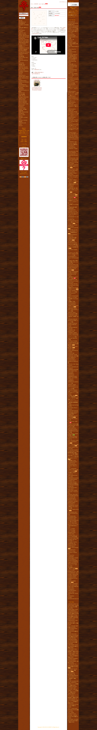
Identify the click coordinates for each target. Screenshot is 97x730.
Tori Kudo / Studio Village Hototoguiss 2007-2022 (73, 538)
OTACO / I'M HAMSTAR (71, 40)
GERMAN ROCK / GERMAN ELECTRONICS (24, 81)
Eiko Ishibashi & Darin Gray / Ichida (72, 476)
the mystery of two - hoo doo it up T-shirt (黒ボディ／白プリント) (73, 214)
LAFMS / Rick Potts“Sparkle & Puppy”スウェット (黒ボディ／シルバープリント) (73, 221)
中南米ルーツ (22, 46)
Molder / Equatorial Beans (73, 271)
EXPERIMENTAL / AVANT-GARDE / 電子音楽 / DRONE (23, 86)
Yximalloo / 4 (71, 540)
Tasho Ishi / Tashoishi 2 (73, 390)
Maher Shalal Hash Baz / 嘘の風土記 (73, 347)
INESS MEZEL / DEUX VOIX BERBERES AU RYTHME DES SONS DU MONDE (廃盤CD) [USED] (73, 611)
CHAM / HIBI (71, 353)
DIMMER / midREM (73, 332)
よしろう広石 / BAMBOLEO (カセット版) (73, 571)
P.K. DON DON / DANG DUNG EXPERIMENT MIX (73, 442)
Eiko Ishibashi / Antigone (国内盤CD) (73, 434)
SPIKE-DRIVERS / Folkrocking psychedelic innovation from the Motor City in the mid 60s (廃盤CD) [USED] (73, 641)
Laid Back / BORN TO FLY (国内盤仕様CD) (72, 55)
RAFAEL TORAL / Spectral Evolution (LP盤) (72, 313)
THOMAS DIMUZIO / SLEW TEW (73, 328)
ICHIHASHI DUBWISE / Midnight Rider (73, 485)
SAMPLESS (21, 113)
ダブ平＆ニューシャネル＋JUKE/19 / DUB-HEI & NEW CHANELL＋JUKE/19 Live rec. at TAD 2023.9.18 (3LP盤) (73, 80)
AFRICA (21, 54)
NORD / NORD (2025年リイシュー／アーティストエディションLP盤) (73, 335)
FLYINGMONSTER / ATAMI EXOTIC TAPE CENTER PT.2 (72, 71)
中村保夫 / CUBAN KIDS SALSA (72, 174)
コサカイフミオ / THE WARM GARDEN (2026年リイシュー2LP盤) (73, 254)
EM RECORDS (22, 99)
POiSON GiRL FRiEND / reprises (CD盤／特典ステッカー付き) (73, 31)
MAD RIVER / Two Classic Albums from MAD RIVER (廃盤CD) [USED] (73, 665)
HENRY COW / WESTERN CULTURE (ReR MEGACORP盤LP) (73, 482)
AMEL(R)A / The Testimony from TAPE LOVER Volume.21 (72, 545)
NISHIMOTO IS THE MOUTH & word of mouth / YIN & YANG (73, 281)
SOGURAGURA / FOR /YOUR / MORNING (73, 152)
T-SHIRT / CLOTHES (23, 117)
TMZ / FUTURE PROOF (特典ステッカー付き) (73, 297)
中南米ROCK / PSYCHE (24, 48)
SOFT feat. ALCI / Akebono (72, 294)
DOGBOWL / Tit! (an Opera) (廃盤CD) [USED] (73, 615)
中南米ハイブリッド (23, 45)
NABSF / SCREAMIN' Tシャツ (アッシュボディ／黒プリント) (73, 177)
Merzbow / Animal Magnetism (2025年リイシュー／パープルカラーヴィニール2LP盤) (73, 386)
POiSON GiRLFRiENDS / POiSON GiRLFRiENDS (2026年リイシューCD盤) (73, 27)
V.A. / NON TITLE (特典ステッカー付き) (73, 445)
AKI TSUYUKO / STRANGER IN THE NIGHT (72, 61)
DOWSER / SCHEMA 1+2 (72, 250)
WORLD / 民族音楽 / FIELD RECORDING (23, 50)
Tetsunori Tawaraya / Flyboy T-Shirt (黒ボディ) (73, 133)
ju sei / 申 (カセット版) (73, 169)
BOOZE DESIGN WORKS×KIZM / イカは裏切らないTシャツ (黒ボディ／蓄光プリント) (73, 93)
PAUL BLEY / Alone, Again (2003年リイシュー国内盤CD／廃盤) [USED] (73, 650)
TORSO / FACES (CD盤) (73, 424)
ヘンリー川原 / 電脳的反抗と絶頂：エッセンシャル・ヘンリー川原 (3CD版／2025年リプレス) (73, 456)
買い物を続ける (36, 73)
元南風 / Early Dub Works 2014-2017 (73, 406)
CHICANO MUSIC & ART (23, 61)
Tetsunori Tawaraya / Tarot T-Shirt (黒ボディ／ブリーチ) (73, 129)
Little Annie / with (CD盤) (73, 356)
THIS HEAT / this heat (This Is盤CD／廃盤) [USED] (72, 670)
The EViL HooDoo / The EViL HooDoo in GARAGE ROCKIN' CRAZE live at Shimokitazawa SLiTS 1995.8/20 (73, 267)
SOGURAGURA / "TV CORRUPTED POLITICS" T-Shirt (73, 155)
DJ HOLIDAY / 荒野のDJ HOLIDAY (73, 197)
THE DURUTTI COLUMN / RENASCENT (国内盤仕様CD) (73, 23)
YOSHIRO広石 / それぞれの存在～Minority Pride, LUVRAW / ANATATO (73, 574)
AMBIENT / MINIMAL (23, 71)
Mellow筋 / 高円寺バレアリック (23, 28)
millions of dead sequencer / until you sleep (73, 306)
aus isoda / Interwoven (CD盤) (72, 339)
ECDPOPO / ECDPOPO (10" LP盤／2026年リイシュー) (73, 166)
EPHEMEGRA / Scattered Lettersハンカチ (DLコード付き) (73, 139)
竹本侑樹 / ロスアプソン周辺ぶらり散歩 (73, 568)
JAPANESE (21, 63)
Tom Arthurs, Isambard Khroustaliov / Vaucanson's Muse (73, 492)
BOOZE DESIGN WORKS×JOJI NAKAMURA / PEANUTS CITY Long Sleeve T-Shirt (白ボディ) (73, 120)
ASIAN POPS (22, 65)
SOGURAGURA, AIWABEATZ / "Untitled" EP (73, 149)
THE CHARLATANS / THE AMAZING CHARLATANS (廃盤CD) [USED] (73, 630)
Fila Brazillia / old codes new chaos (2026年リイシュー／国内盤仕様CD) (73, 231)
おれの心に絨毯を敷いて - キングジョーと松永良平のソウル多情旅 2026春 (73, 246)
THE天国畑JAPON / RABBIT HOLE (72, 414)
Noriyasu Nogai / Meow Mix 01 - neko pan (73, 171)
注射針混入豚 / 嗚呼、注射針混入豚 (73, 208)
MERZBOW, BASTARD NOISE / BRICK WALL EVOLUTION (73, 371)
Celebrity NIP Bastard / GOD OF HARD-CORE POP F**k (72, 438)
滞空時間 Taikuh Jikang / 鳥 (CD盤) (73, 431)
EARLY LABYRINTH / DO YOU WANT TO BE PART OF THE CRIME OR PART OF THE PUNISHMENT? (73, 586)
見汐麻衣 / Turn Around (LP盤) (73, 299)
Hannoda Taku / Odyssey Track (73, 594)
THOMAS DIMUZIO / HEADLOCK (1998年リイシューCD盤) (73, 320)
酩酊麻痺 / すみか (72, 460)
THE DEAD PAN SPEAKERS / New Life (72, 210)
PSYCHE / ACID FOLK (24, 39)
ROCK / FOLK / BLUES (24, 41)
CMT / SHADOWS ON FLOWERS (73, 351)
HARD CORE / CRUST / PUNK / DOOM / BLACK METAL (24, 78)
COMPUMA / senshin (73, 315)
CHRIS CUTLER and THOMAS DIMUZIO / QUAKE (72, 325)
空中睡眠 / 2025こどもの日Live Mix (73, 262)
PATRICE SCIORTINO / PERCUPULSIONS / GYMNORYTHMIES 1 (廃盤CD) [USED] (73, 660)
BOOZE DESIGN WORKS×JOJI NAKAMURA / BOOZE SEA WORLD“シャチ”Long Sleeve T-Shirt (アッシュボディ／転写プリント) (73, 112)
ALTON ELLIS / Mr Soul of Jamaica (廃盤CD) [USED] (73, 706)
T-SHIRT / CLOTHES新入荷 (23, 25)
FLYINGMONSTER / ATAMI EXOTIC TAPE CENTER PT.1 (72, 67)
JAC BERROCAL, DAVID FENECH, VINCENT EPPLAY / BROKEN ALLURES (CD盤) (73, 360)
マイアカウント (63, 1)
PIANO (20, 73)
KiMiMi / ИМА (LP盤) (73, 260)
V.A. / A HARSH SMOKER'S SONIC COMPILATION (72, 532)
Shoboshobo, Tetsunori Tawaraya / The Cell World (73, 135)
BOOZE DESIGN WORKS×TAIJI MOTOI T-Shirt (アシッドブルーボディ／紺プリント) (73, 98)
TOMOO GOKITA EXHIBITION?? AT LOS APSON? (72, 578)
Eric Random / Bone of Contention (72, 408)
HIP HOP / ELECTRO (23, 67)
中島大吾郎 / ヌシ (72, 64)
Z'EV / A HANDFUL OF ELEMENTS (73, 367)
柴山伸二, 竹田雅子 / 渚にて (73, 317)
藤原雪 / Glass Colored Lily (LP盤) (72, 507)
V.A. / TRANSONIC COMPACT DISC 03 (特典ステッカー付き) (73, 470)
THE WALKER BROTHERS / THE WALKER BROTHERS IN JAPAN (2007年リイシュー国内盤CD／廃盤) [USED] (73, 676)
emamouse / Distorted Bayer (72, 553)
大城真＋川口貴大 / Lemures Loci (72, 473)
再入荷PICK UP (22, 22)
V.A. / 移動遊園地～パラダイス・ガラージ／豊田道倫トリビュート (73, 398)
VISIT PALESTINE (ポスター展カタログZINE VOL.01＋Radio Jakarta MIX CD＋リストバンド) (73, 522)
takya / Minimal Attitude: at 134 (73, 47)
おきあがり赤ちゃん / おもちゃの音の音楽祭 (73, 536)
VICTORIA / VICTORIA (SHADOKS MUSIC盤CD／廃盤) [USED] (73, 721)
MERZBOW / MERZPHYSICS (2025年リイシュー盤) (73, 382)
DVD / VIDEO (22, 114)
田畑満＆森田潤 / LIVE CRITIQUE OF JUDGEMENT (73, 185)
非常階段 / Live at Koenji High (73, 205)
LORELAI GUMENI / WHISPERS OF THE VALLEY (72, 274)
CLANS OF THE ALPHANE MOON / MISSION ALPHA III (72, 498)
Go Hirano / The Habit (73, 341)
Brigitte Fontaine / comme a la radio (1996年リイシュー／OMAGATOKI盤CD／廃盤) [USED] (73, 655)
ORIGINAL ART (22, 123)
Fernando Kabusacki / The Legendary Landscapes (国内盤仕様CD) (73, 344)
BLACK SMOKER (23, 101)
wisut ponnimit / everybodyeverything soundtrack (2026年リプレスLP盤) (73, 36)
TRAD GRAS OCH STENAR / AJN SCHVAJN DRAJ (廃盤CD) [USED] (73, 635)
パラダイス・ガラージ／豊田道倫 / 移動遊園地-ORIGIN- (73, 402)
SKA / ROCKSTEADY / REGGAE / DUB (24, 69)
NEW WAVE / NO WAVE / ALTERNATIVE (24, 38)
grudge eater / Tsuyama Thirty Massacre (72, 225)
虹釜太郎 (21, 110)
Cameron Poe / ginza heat (73, 227)
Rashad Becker (36, 33)
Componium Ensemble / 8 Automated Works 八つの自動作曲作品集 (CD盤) (73, 451)
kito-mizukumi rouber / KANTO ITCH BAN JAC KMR (73, 513)
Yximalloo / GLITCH (73, 542)
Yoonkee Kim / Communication (71, 556)
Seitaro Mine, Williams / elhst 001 (73, 419)
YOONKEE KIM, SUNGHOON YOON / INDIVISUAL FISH (72, 517)
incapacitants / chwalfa (73, 354)
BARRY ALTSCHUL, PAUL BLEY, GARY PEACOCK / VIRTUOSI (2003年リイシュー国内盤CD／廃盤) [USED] (73, 689)
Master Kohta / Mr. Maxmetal (72, 50)
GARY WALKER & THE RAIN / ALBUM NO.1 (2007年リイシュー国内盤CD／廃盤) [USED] (73, 683)
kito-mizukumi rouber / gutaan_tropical (72, 488)
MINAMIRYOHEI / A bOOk (72, 526)
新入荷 (20, 20)
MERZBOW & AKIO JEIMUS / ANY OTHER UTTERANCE (72, 378)
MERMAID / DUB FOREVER (72, 239)
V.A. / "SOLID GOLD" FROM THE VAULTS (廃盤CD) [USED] (73, 710)
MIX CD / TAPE (22, 33)
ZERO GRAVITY (22, 98)
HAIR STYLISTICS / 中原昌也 (24, 91)
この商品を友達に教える (38, 72)
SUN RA (21, 58)
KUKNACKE (22, 93)
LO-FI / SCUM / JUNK (23, 103)
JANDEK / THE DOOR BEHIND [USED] (73, 618)
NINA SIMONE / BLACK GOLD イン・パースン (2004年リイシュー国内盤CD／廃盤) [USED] (73, 695)
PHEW (63, 28)
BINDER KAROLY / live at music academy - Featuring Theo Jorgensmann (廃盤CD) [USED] (73, 606)
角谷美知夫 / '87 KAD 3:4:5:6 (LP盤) (72, 416)
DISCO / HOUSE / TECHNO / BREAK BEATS (24, 35)
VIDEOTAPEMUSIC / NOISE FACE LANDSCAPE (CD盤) (72, 236)
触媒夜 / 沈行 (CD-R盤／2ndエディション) (73, 288)
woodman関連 (22, 94)
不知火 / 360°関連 (22, 109)
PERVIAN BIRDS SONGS (72, 582)
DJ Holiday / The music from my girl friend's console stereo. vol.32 (73, 285)
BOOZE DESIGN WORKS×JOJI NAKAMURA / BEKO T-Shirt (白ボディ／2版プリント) (73, 105)
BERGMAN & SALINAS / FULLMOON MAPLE (73, 479)
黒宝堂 (20, 121)
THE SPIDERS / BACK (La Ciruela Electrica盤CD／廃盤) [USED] (73, 646)
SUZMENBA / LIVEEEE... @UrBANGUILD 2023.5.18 (73, 597)
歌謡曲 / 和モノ (22, 64)
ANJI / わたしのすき (73, 199)
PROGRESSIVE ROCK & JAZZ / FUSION (23, 43)
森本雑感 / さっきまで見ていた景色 (73, 277)
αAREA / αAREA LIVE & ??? (73, 510)
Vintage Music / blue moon (24, 52)
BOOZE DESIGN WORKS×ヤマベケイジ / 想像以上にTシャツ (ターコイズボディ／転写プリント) (73, 87)
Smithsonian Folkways (23, 53)
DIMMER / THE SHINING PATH (71, 331)
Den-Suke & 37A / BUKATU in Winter (72, 550)
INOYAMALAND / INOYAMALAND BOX (72, 429)
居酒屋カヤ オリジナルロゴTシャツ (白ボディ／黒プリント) (73, 202)
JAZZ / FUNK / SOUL (23, 57)
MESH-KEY (36, 69)
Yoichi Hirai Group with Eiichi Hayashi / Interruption (73, 411)
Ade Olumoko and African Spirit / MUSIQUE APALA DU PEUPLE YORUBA (37, 89)
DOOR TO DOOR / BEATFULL (72, 52)
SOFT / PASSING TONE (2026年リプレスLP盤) (73, 291)
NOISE (20, 83)
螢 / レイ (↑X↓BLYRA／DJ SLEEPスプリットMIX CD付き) (73, 393)
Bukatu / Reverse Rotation (73, 547)
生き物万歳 (21, 56)
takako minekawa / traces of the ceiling (73, 448)
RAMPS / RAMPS (72, 42)
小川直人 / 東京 (72, 395)
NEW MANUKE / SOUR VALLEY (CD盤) (73, 426)
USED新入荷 (22, 23)
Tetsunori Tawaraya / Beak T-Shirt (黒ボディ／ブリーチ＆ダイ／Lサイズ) (73, 125)
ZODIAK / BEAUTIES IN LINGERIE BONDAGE (73, 495)
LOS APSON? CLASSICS (22, 31)
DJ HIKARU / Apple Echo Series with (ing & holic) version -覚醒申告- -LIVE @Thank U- (73, 143)
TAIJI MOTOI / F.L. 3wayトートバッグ (73, 217)
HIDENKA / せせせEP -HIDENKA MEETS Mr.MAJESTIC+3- (73, 502)
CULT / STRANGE (23, 102)
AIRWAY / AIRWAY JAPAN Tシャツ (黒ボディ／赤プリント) (73, 181)
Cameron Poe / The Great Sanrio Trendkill (73, 163)
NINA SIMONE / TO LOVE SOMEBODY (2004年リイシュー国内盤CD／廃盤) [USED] (73, 701)
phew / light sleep (42, 3)
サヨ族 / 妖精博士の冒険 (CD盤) (73, 44)
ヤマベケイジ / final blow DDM (72, 565)
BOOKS (21, 116)
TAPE (20, 124)
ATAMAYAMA (22, 108)
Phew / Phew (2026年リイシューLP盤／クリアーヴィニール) (73, 75)
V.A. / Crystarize (72, 528)
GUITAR (21, 72)
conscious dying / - (72, 529)
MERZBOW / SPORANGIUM (71, 374)
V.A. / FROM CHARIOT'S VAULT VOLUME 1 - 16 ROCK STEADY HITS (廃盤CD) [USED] (73, 715)
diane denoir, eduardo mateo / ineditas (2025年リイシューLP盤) (73, 310)
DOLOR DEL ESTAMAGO (22, 106)
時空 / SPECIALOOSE (23, 112)
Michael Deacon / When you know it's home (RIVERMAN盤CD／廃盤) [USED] (73, 622)
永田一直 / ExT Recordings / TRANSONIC (24, 96)
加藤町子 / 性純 (72, 301)
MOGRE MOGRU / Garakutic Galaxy (72, 591)
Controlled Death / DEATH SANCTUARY (72, 242)
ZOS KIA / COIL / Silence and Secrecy (73, 365)
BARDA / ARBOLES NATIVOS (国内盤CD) (72, 58)
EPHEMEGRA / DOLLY (73, 505)
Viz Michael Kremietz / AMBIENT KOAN (72, 462)
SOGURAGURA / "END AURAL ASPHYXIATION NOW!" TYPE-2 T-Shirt (73, 159)
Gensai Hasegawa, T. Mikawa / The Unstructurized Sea (73, 258)
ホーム (32, 3)
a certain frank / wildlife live (72, 422)
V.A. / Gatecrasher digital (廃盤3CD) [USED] (73, 626)
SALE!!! (21, 125)
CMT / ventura (71, 349)
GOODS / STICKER (23, 120)
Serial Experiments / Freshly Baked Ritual (72, 303)
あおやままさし (22, 75)
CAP (20, 118)
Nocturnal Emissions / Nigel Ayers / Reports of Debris (72, 466)
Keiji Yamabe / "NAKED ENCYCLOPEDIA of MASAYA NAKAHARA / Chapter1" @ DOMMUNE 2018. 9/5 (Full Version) (73, 560)
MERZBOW (21, 88)
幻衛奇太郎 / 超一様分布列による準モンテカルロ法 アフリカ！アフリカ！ (73, 190)
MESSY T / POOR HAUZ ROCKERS (72, 194)
